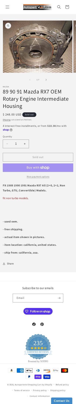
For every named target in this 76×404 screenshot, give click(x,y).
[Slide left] (30, 80)
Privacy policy (40, 390)
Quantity (7, 136)
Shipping (7, 119)
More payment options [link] (38, 176)
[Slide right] (46, 80)
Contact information (40, 396)
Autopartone (21, 384)
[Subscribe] (59, 298)
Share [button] (10, 263)
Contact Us (62, 400)
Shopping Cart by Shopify (39, 384)
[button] (7, 7)
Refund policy (62, 384)
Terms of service (22, 390)
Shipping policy (57, 390)
